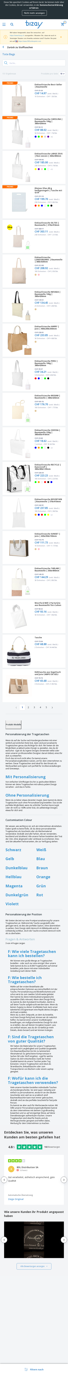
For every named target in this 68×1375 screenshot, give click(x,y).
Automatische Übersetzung (20, 1195)
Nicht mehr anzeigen (34, 13)
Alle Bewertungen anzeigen (32, 1266)
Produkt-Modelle (13, 724)
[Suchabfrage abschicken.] (5, 62)
